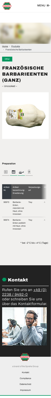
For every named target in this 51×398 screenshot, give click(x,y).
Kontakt (25, 372)
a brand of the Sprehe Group (25, 366)
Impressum (25, 390)
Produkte (15, 46)
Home (5, 46)
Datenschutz (25, 384)
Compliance (25, 378)
